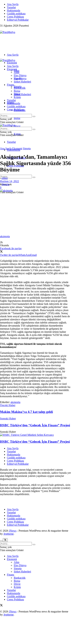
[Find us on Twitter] (1, 29)
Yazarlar (11, 7)
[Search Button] (34, 177)
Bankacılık (20, 87)
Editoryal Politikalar (18, 19)
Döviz (17, 126)
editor (5, 178)
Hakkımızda (13, 10)
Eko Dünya (20, 75)
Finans (10, 84)
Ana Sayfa (12, 4)
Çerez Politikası (15, 16)
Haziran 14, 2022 (9, 181)
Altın (16, 72)
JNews (12, 530)
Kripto (17, 97)
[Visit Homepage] (7, 32)
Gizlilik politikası (16, 13)
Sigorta (18, 78)
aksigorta (15, 402)
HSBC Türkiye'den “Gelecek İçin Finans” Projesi (35, 441)
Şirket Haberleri (22, 94)
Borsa (17, 118)
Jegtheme (8, 533)
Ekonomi (12, 62)
